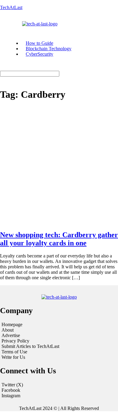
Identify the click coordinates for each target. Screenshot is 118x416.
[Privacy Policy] (59, 341)
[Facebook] (59, 390)
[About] (59, 330)
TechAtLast (11, 7)
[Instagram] (59, 395)
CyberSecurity (39, 54)
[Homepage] (59, 324)
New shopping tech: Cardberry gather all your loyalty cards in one (59, 239)
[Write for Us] (59, 357)
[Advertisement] (59, 166)
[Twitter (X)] (59, 385)
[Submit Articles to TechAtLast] (59, 346)
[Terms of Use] (59, 352)
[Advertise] (59, 335)
